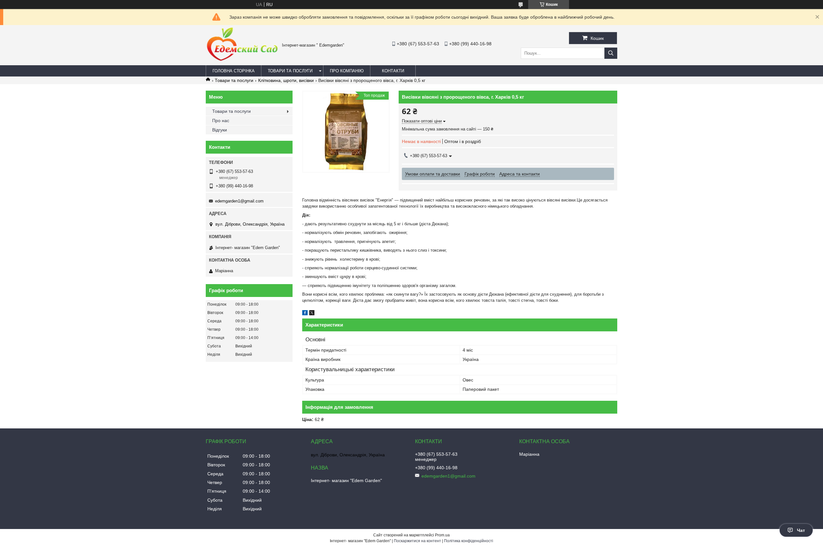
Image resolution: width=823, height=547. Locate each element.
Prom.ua (442, 535)
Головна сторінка (234, 70)
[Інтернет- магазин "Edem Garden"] (242, 60)
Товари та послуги (290, 70)
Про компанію (347, 70)
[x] (311, 313)
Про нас (220, 120)
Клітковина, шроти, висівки (286, 80)
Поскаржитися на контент (417, 541)
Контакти (393, 70)
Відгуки (219, 129)
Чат (801, 530)
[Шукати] (610, 53)
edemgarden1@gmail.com (239, 201)
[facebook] (305, 313)
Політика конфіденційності (468, 541)
